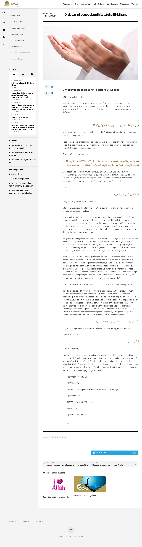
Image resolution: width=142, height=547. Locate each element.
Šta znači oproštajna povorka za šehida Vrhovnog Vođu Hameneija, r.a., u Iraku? (22, 95)
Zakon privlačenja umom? (19, 179)
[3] (68, 389)
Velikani (135, 4)
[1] (68, 377)
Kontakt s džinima (16, 174)
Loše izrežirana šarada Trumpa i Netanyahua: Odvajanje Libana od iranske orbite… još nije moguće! (22, 127)
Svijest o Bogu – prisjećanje (85, 496)
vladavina (63, 437)
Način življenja (98, 4)
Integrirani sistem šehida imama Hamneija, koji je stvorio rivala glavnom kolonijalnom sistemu (22, 107)
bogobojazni (54, 437)
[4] (68, 396)
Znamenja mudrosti (83, 4)
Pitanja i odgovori (13, 521)
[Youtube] (4, 30)
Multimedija (25, 521)
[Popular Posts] (22, 74)
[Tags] (31, 74)
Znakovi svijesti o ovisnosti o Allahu (56, 497)
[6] (68, 408)
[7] (68, 415)
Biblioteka (34, 521)
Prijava (41, 521)
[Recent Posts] (13, 74)
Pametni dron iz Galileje (19, 117)
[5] (68, 402)
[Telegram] (4, 37)
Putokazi (66, 4)
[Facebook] (4, 22)
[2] (68, 383)
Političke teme (16, 81)
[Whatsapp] (4, 44)
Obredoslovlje (112, 4)
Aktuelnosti (124, 4)
